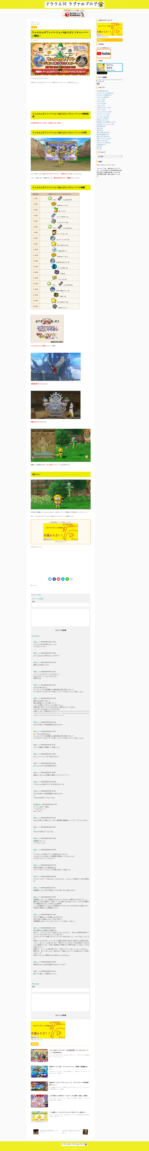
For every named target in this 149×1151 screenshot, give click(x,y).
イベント (34, 585)
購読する (102, 40)
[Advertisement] (61, 97)
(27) (38, 24)
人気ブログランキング (61, 541)
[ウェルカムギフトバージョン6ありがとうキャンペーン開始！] (63, 579)
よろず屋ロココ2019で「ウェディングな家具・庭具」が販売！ (69, 1096)
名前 (33, 601)
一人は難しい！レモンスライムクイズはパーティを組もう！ (68, 1112)
